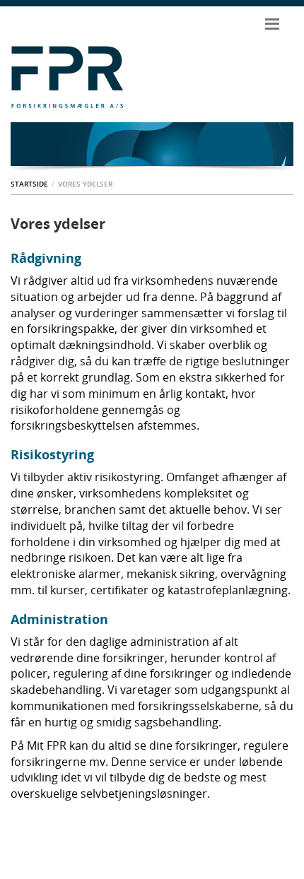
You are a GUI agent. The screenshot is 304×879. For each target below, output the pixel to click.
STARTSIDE (29, 184)
